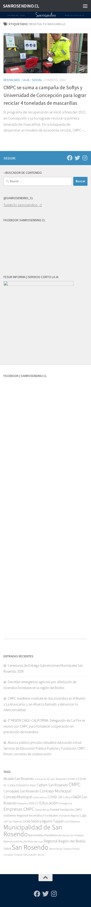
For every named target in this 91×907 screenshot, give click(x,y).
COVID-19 (55, 797)
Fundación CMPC (71, 810)
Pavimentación (66, 835)
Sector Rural (56, 848)
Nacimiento (36, 835)
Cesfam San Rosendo (52, 785)
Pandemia (51, 835)
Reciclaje (38, 841)
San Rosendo (30, 847)
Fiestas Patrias (42, 809)
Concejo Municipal (55, 791)
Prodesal (79, 835)
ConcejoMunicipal (18, 796)
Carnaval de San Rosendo (50, 779)
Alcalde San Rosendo (19, 778)
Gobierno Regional (16, 815)
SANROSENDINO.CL (21, 6)
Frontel (54, 810)
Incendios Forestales (43, 815)
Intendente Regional (69, 815)
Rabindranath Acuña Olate (18, 841)
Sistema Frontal (71, 848)
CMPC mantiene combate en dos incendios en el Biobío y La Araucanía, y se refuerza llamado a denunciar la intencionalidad (44, 704)
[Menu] (85, 6)
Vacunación (30, 854)
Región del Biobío (71, 841)
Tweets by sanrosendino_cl (23, 205)
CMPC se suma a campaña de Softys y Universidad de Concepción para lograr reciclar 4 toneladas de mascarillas (45, 95)
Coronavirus (40, 797)
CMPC (74, 784)
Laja (26, 80)
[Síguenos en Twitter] (77, 158)
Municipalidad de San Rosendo (33, 830)
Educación (49, 803)
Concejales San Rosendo (21, 791)
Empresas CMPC (19, 809)
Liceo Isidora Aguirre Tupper (43, 821)
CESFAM (70, 779)
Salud (7, 848)
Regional (51, 841)
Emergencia (65, 803)
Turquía (18, 854)
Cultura (67, 797)
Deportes (23, 803)
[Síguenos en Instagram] (85, 158)
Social (37, 80)
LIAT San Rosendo (13, 821)
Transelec (8, 854)
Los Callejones (72, 821)
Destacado (12, 80)
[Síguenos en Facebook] (70, 158)
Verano (40, 854)
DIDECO (33, 803)
